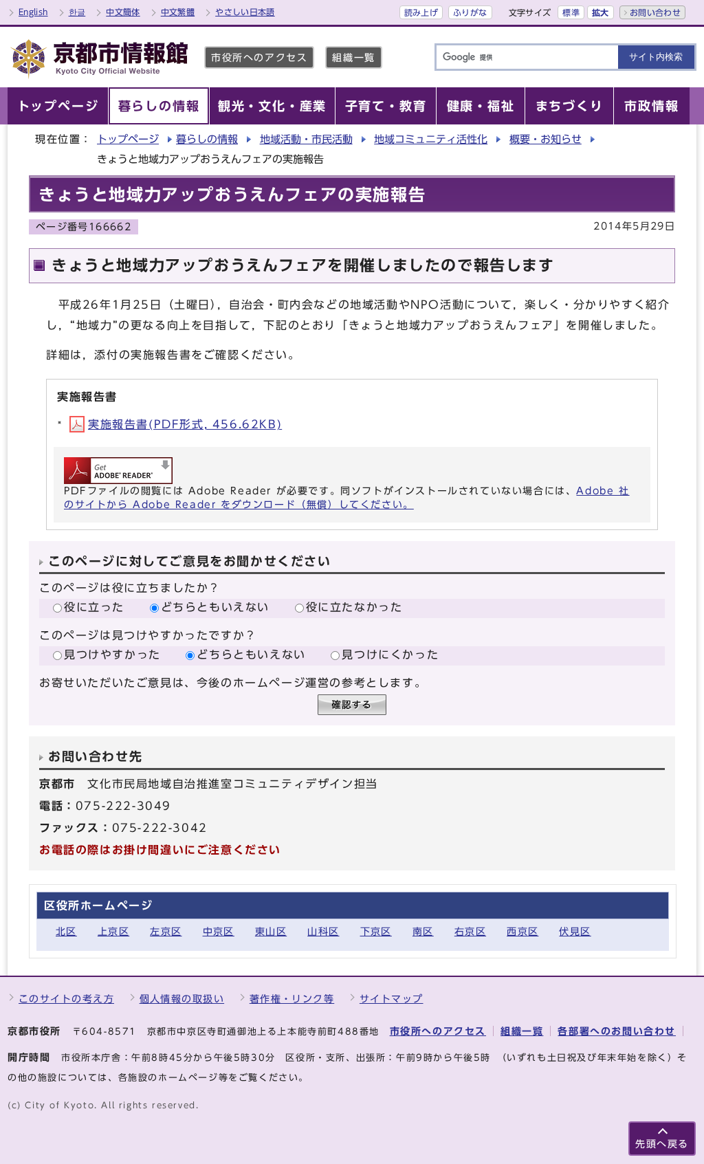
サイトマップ (392, 998)
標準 (571, 12)
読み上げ (421, 12)
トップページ (128, 139)
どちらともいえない (215, 607)
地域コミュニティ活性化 (430, 139)
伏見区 (575, 931)
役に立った (94, 607)
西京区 (522, 931)
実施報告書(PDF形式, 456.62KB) (185, 424)
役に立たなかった (354, 607)
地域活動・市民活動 (306, 139)
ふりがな (470, 12)
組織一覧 (353, 57)
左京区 (166, 931)
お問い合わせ (655, 12)
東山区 (271, 931)
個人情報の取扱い (182, 998)
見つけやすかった (112, 654)
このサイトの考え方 (66, 998)
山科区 (323, 931)
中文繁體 (178, 12)
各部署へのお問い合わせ (617, 1031)
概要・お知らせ (545, 139)
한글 (77, 12)
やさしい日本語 (245, 12)
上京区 (113, 931)
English (33, 12)
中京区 (218, 931)
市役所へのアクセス (259, 57)
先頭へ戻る (662, 1144)
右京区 (470, 931)
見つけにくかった (390, 654)
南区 (423, 931)
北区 (66, 931)
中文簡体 (123, 12)
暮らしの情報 (207, 139)
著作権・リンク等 (292, 998)
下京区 (376, 931)
